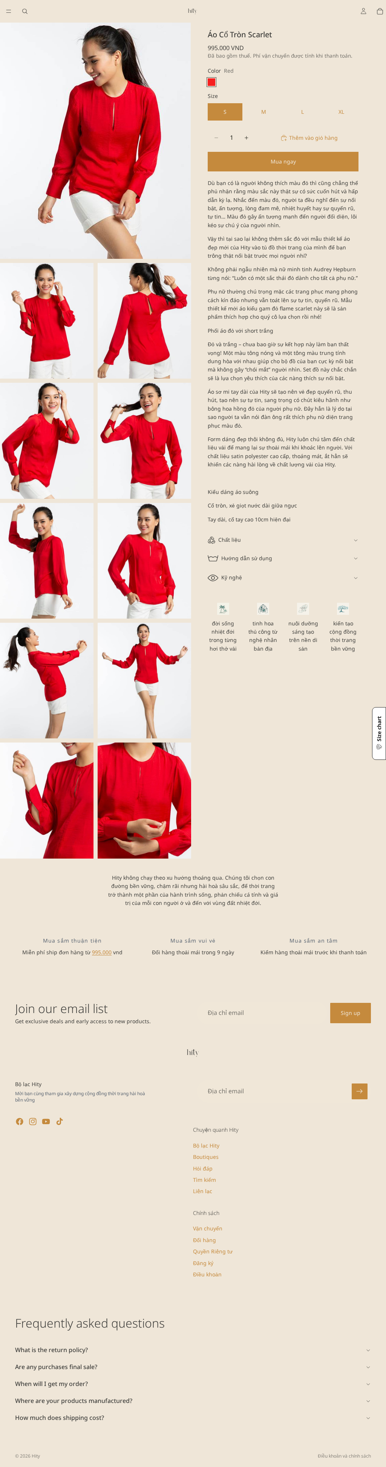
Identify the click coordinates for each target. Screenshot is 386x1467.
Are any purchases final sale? (56, 1367)
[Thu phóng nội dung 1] (95, 141)
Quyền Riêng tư (213, 1251)
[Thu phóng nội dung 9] (144, 680)
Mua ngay (283, 161)
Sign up (350, 1012)
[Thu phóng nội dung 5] (144, 440)
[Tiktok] (59, 1121)
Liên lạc (202, 1191)
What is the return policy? (51, 1350)
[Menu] (8, 11)
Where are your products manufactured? (73, 1401)
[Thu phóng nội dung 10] (46, 800)
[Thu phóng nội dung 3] (144, 321)
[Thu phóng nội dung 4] (46, 440)
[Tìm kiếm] (25, 11)
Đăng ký (203, 1262)
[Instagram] (32, 1121)
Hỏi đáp (203, 1168)
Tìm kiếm (204, 1179)
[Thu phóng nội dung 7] (144, 561)
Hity (36, 1456)
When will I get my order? (51, 1384)
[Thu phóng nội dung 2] (46, 321)
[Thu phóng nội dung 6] (46, 561)
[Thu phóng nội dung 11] (144, 800)
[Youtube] (46, 1121)
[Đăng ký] (360, 1091)
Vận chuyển (207, 1228)
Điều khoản (207, 1274)
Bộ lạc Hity (206, 1145)
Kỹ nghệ (231, 577)
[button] (379, 733)
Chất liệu (229, 539)
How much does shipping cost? (59, 1418)
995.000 (102, 952)
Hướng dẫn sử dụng (246, 558)
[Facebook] (19, 1121)
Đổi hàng (204, 1240)
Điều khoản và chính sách (344, 1456)
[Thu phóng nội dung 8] (46, 680)
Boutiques (206, 1156)
